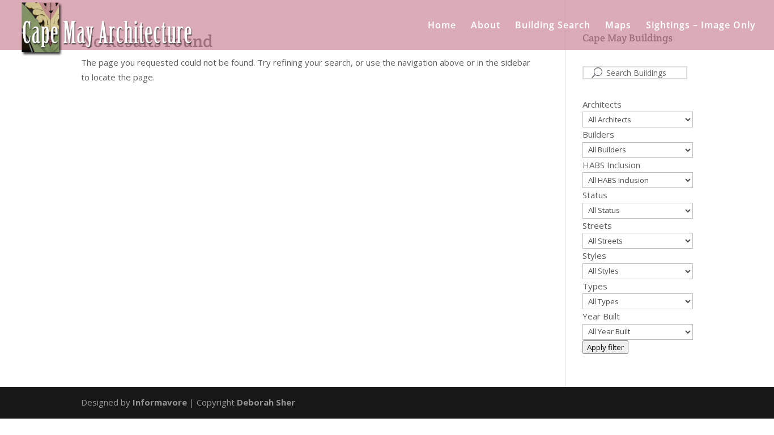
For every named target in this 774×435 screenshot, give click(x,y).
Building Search (552, 26)
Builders (598, 134)
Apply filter (605, 347)
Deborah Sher (266, 402)
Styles (594, 255)
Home (442, 26)
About (485, 26)
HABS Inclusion (611, 164)
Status (594, 195)
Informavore (160, 402)
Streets (597, 225)
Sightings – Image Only (701, 26)
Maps (618, 26)
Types (594, 286)
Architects (602, 104)
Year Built (601, 316)
